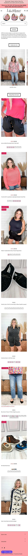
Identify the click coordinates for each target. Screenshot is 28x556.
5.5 (17, 471)
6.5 (19, 471)
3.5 (10, 471)
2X (15, 147)
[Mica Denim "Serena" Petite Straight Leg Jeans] (14, 386)
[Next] (25, 69)
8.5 (13, 308)
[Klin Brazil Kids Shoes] (14, 440)
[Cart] (27, 10)
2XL (16, 525)
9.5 (18, 308)
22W (17, 417)
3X (17, 147)
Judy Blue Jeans (13, 87)
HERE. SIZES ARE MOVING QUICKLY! (15, 6)
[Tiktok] (4, 547)
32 (19, 415)
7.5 (9, 308)
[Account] (24, 10)
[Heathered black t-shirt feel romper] (14, 332)
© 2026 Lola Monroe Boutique (7, 553)
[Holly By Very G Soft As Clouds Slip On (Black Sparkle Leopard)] (14, 278)
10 (20, 308)
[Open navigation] (3, 10)
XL (14, 254)
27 (8, 415)
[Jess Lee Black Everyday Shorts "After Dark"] (14, 117)
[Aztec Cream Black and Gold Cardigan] (14, 495)
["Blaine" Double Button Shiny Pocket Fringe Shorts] (14, 225)
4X (20, 147)
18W (11, 417)
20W (14, 417)
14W (22, 415)
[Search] (25, 23)
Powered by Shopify (18, 553)
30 (15, 415)
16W (25, 415)
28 (10, 415)
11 (22, 308)
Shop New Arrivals (14, 94)
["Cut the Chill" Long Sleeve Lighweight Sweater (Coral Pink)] (14, 171)
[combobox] (14, 23)
